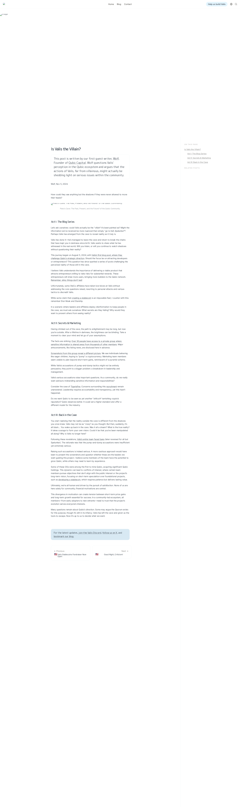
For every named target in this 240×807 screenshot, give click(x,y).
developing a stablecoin (69, 479)
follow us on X (109, 532)
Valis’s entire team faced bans (90, 439)
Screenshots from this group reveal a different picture (76, 353)
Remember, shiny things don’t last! (66, 280)
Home (111, 4)
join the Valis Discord (89, 532)
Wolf (115, 158)
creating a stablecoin (81, 298)
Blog (119, 4)
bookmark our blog (64, 536)
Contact (128, 4)
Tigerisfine (75, 386)
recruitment (111, 386)
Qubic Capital (77, 163)
